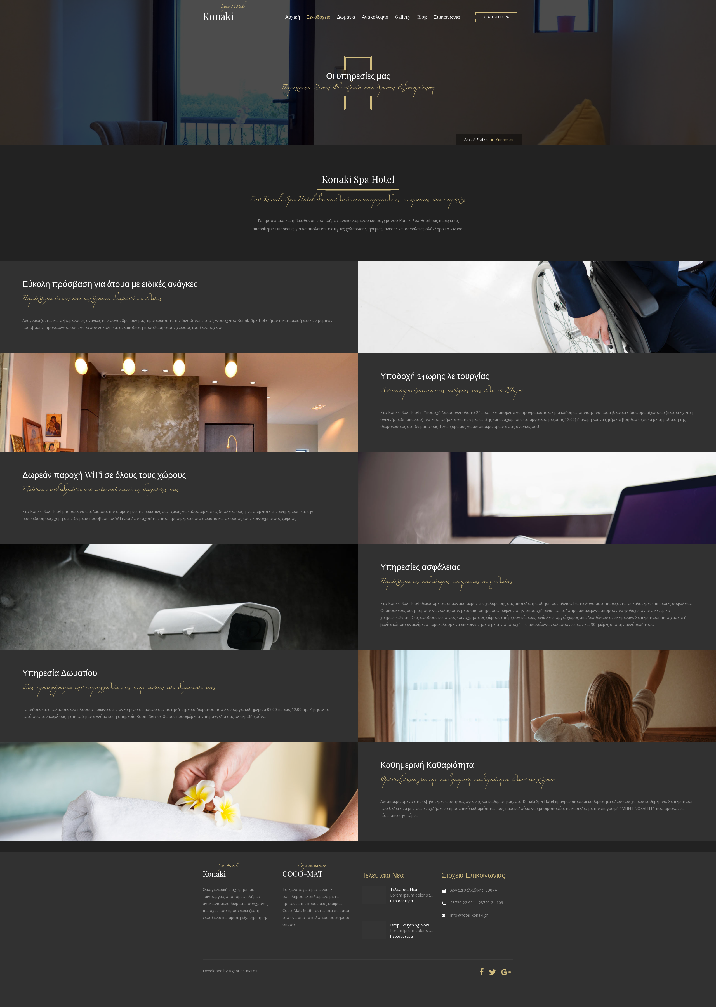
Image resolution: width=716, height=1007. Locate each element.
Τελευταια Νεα (403, 889)
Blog (422, 17)
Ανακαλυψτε (375, 17)
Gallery (403, 17)
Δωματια (346, 17)
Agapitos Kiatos (243, 970)
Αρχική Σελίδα (476, 139)
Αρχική (292, 17)
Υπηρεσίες (504, 139)
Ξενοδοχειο (318, 17)
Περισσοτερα (401, 900)
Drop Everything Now (409, 925)
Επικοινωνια (447, 17)
